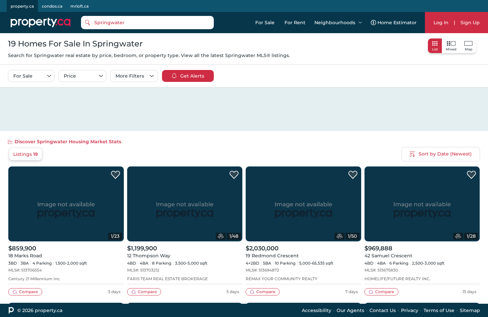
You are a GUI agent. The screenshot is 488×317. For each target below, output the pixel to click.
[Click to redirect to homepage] (40, 23)
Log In (441, 22)
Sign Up (470, 22)
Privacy (409, 310)
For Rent (295, 23)
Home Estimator (397, 23)
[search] (147, 22)
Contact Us (382, 310)
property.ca (22, 6)
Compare (28, 291)
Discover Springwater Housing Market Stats (68, 141)
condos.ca (52, 6)
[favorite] (115, 175)
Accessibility (316, 310)
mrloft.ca (79, 6)
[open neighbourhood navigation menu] (360, 22)
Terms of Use (439, 310)
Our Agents (350, 310)
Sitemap (470, 310)
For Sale (265, 23)
